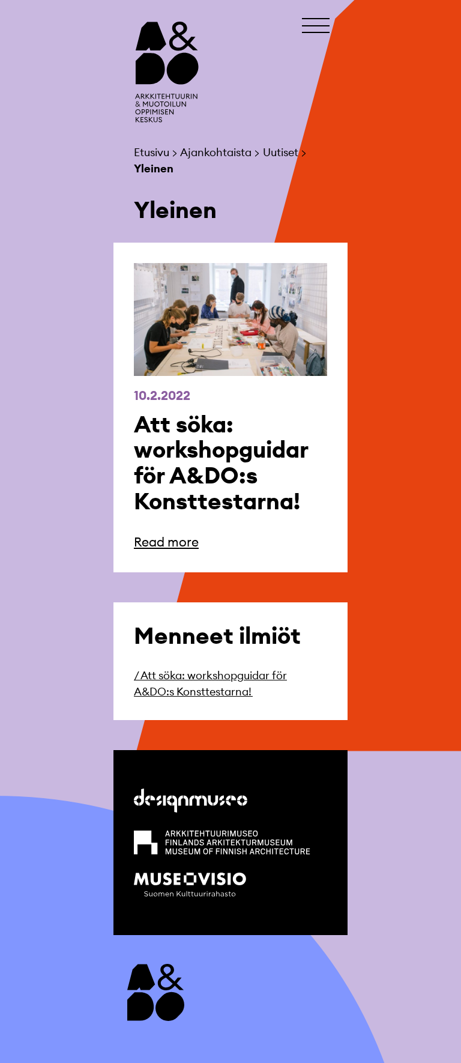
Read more (166, 542)
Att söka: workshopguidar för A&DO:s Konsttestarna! (221, 462)
